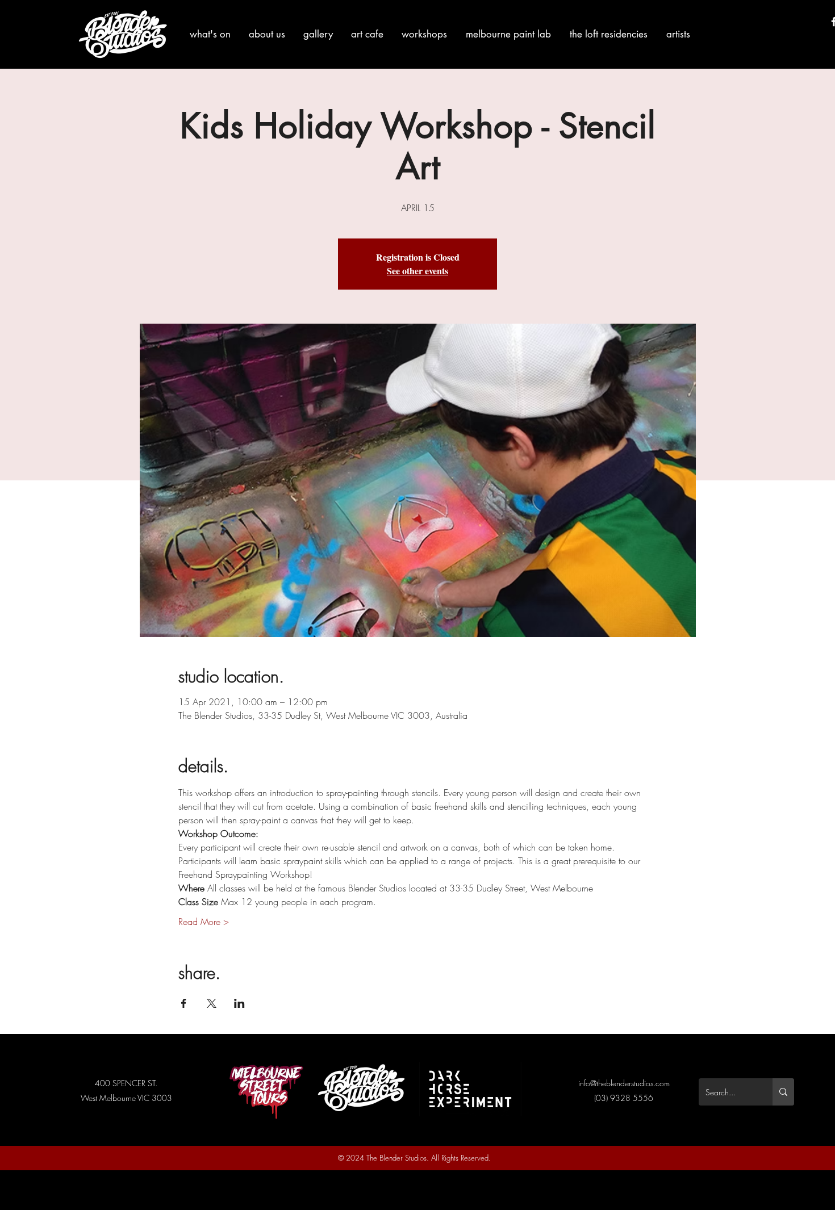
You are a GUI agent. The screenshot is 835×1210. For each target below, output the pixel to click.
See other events (417, 270)
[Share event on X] (211, 1003)
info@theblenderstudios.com (624, 1083)
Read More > (203, 921)
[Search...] (783, 1092)
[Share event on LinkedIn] (239, 1003)
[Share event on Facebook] (183, 1003)
